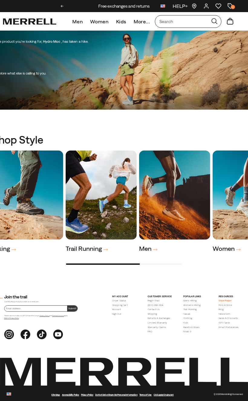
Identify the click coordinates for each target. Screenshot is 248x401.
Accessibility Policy (70, 395)
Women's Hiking (192, 305)
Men (77, 21)
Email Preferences (229, 327)
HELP (179, 6)
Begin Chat (153, 300)
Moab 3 (187, 331)
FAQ (150, 331)
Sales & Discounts (228, 318)
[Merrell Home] (29, 21)
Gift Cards (224, 322)
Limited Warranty (157, 322)
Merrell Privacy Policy (11, 318)
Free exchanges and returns (123, 6)
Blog (221, 309)
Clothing (187, 318)
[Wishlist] (218, 6)
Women (99, 21)
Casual (187, 314)
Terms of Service (58, 315)
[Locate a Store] (194, 6)
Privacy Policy (45, 315)
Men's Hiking (190, 300)
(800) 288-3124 (155, 305)
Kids (121, 21)
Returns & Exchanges (159, 318)
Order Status (119, 300)
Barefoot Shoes (191, 327)
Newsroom (224, 314)
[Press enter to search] (214, 21)
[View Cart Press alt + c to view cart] (230, 21)
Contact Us (154, 309)
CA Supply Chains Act (164, 395)
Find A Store (225, 305)
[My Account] (206, 6)
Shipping (152, 314)
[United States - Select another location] (163, 7)
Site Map (55, 395)
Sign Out (116, 314)
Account (116, 309)
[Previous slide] (62, 6)
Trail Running (84, 248)
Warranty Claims (157, 327)
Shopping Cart (120, 305)
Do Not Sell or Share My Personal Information (116, 395)
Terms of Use (145, 395)
